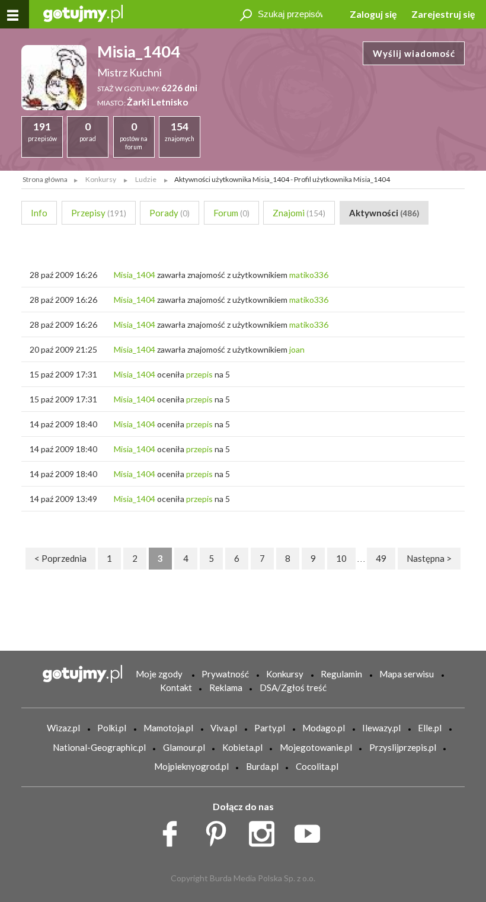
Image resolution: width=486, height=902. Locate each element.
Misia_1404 (134, 275)
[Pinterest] (220, 831)
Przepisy (98, 212)
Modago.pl (323, 727)
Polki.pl (111, 727)
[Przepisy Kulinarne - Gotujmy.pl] (83, 12)
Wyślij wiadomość (414, 53)
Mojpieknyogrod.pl (191, 766)
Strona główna (45, 179)
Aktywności (384, 212)
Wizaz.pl (63, 727)
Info (39, 212)
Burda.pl (262, 766)
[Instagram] (266, 831)
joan (297, 349)
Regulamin (341, 673)
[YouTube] (311, 831)
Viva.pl (223, 727)
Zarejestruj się (443, 14)
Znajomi (299, 212)
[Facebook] (174, 831)
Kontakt (176, 687)
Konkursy (284, 673)
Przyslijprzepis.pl (402, 747)
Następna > (429, 558)
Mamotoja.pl (168, 727)
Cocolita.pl (317, 766)
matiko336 (308, 275)
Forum (231, 212)
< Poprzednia (60, 558)
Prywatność (225, 673)
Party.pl (269, 727)
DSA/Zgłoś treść (293, 687)
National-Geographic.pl (99, 747)
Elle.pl (430, 727)
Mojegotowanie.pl (316, 747)
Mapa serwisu (406, 673)
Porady (169, 212)
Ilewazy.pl (381, 727)
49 (381, 558)
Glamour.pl (184, 747)
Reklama (225, 687)
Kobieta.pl (242, 747)
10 (341, 558)
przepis (199, 374)
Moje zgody (159, 673)
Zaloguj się (373, 14)
